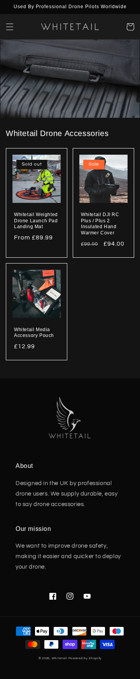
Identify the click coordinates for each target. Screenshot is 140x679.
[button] (9, 26)
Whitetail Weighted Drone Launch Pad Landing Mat (36, 220)
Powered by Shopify (85, 658)
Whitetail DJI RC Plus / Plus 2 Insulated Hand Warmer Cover (100, 224)
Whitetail (60, 658)
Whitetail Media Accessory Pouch (34, 333)
